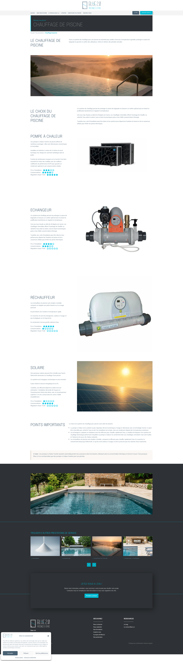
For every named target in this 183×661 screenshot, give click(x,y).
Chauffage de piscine (39, 558)
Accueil (32, 33)
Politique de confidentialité (30, 657)
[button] (48, 636)
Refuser (26, 653)
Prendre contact (146, 13)
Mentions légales (19, 657)
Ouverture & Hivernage (70, 558)
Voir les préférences (42, 653)
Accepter (10, 653)
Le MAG (136, 13)
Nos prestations (39, 33)
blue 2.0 (33, 630)
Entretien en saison (100, 558)
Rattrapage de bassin (131, 558)
